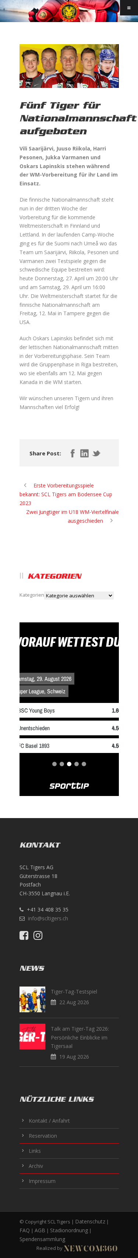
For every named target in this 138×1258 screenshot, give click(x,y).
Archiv (36, 1165)
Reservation (43, 1135)
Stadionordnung (69, 1230)
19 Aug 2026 (74, 1056)
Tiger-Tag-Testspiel (74, 991)
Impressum (42, 1180)
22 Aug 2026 (74, 1002)
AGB (40, 1230)
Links (35, 1150)
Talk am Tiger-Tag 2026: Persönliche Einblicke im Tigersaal (80, 1037)
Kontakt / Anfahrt (49, 1120)
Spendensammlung (42, 1239)
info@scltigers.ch (48, 918)
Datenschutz (90, 1221)
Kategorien (32, 594)
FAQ (25, 1230)
